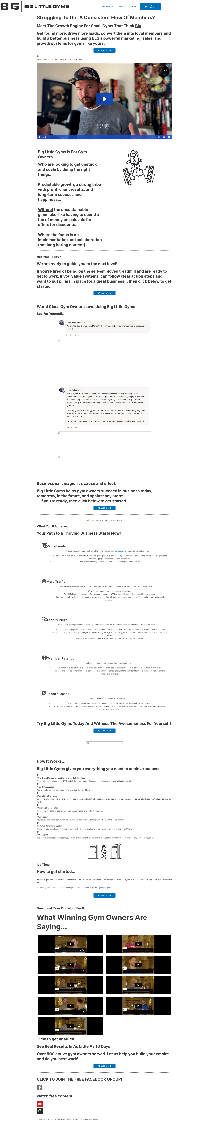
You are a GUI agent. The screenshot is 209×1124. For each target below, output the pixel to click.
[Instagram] (40, 1111)
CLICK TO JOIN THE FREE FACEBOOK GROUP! (79, 1079)
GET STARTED (108, 6)
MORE (133, 6)
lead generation (117, 551)
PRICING (122, 6)
